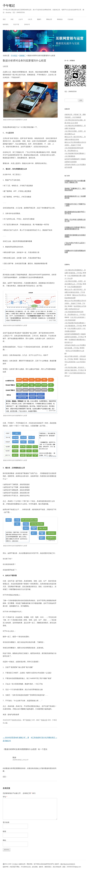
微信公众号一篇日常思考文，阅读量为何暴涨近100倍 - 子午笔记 (75, 292)
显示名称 (6, 822)
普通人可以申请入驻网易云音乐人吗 (75, 220)
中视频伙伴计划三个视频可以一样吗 (75, 205)
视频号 (39, 19)
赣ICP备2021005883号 (67, 864)
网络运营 (49, 19)
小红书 (30, 19)
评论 (5, 797)
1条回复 (5, 66)
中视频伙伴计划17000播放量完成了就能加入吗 (75, 181)
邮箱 (4, 831)
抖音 (12, 19)
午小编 (5, 723)
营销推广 (29, 720)
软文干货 (16, 24)
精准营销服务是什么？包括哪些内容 (75, 197)
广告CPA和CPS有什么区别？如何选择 (75, 243)
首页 (4, 19)
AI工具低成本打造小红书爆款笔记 (44, 737)
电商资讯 (5, 24)
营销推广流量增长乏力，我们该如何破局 (75, 189)
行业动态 (70, 19)
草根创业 (60, 19)
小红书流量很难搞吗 (74, 287)
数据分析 (44, 720)
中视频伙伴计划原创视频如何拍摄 (75, 251)
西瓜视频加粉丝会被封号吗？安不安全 (75, 212)
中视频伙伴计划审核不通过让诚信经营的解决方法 (75, 228)
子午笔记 (9, 5)
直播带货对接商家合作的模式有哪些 (75, 236)
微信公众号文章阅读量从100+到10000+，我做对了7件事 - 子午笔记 (75, 303)
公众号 (21, 19)
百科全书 (27, 24)
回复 (4, 776)
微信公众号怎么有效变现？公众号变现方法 (75, 361)
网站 (4, 840)
